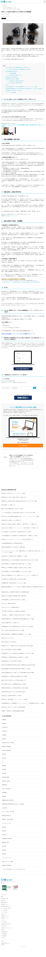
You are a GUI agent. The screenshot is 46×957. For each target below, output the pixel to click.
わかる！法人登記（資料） (5, 908)
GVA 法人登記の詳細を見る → (23, 368)
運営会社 (2, 944)
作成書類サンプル (4, 904)
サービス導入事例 (4, 910)
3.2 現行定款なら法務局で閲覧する (15, 82)
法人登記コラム (6, 6)
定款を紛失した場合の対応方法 (12, 77)
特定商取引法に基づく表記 (5, 943)
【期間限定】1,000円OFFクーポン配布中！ (14, 90)
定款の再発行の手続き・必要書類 (12, 78)
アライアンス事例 (4, 912)
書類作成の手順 (3, 902)
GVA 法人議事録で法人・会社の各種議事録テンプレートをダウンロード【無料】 (22, 86)
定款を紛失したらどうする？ (11, 215)
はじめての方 (3, 894)
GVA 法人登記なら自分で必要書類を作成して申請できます (17, 67)
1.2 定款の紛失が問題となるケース (15, 75)
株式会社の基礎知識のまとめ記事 (9, 7)
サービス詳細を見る (23, 445)
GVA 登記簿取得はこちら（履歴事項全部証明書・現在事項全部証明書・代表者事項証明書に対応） (21, 282)
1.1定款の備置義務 (12, 73)
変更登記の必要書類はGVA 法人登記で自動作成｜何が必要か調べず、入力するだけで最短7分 (24, 88)
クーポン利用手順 (12, 92)
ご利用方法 (3, 900)
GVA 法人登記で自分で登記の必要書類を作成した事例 (19, 69)
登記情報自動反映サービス (5, 906)
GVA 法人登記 (4, 5)
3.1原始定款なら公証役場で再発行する (16, 80)
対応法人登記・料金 (4, 898)
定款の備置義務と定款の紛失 (11, 71)
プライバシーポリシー (4, 942)
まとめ (7, 84)
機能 (2, 896)
